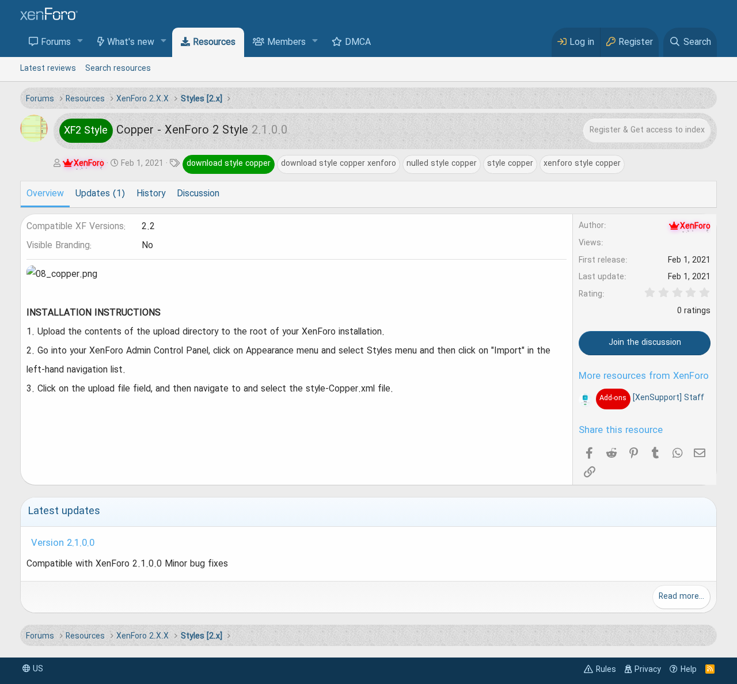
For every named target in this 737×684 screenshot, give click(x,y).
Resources (214, 43)
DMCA (358, 43)
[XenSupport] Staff (651, 398)
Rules (606, 669)
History (150, 194)
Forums (56, 43)
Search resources (118, 68)
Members (286, 43)
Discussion (198, 194)
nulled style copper (442, 163)
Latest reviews (48, 68)
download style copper (229, 163)
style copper (510, 163)
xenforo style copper (582, 163)
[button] (80, 42)
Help (689, 669)
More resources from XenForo (644, 376)
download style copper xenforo (338, 163)
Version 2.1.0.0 (62, 543)
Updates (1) (100, 194)
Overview (45, 194)
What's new (130, 43)
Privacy (648, 669)
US (37, 669)
